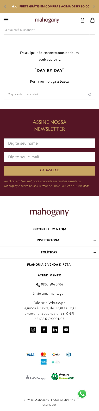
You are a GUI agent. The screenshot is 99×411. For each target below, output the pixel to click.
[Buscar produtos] (92, 29)
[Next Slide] (94, 6)
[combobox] (49, 34)
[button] (49, 240)
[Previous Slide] (5, 6)
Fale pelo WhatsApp (50, 303)
